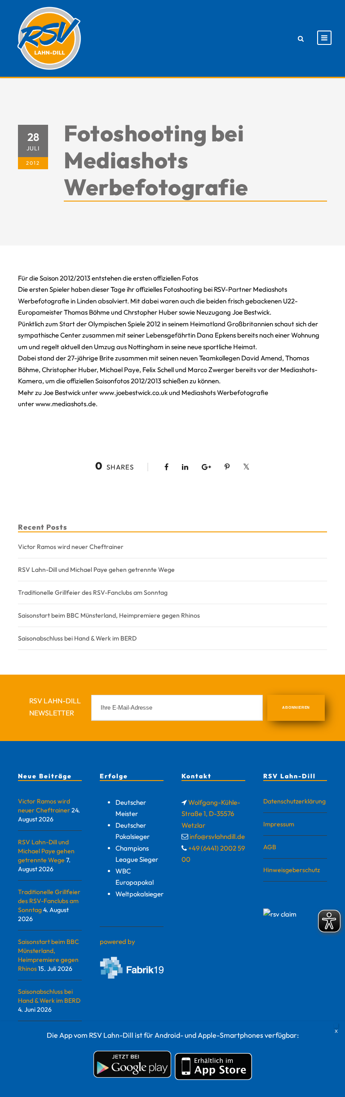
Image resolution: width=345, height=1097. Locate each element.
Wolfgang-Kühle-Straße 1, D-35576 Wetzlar (210, 813)
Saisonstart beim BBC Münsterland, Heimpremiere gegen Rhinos (109, 615)
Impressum (278, 824)
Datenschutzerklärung (294, 801)
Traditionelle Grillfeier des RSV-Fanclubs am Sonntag (93, 592)
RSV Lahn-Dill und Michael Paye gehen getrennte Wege (96, 570)
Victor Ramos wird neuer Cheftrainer (71, 547)
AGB (269, 847)
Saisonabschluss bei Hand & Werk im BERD (77, 638)
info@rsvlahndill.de (217, 836)
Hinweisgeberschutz (291, 870)
